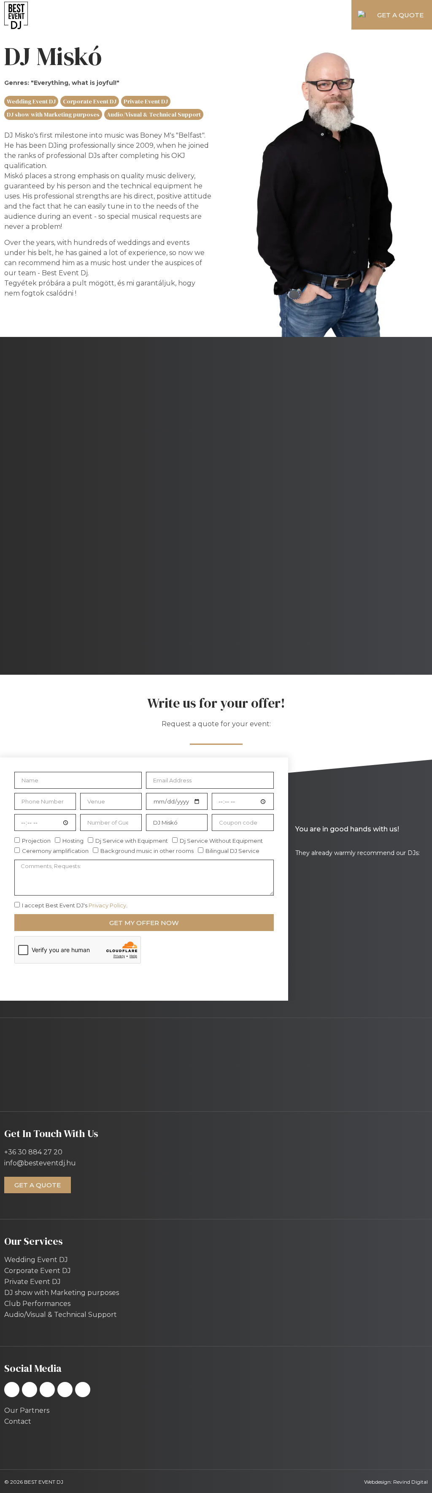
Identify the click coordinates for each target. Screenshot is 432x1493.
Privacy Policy (107, 905)
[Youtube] (82, 1389)
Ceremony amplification (55, 851)
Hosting (73, 841)
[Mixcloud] (65, 1389)
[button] (193, 15)
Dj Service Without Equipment (221, 841)
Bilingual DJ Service (232, 851)
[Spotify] (47, 1389)
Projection (36, 841)
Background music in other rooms (147, 851)
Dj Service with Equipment (131, 841)
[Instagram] (29, 1389)
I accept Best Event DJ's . (74, 905)
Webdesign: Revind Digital (396, 1482)
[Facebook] (11, 1389)
